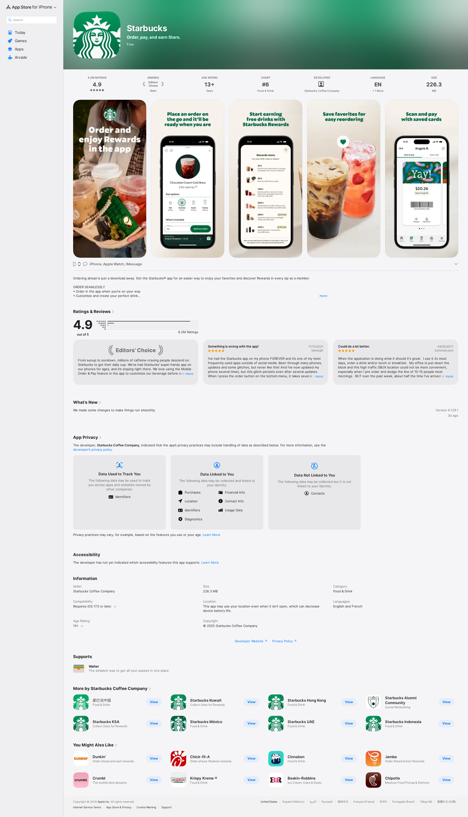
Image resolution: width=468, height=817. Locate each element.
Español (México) (293, 801)
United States (269, 801)
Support (166, 807)
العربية (313, 801)
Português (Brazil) (403, 801)
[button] (31, 32)
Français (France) (364, 801)
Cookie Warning (146, 807)
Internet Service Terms (87, 807)
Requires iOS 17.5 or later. (92, 606)
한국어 (383, 801)
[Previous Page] (68, 179)
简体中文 (343, 801)
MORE (189, 374)
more (323, 296)
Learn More (211, 535)
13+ (76, 626)
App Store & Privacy (118, 807)
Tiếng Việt (426, 801)
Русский (327, 801)
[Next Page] (463, 179)
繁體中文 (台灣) (446, 801)
